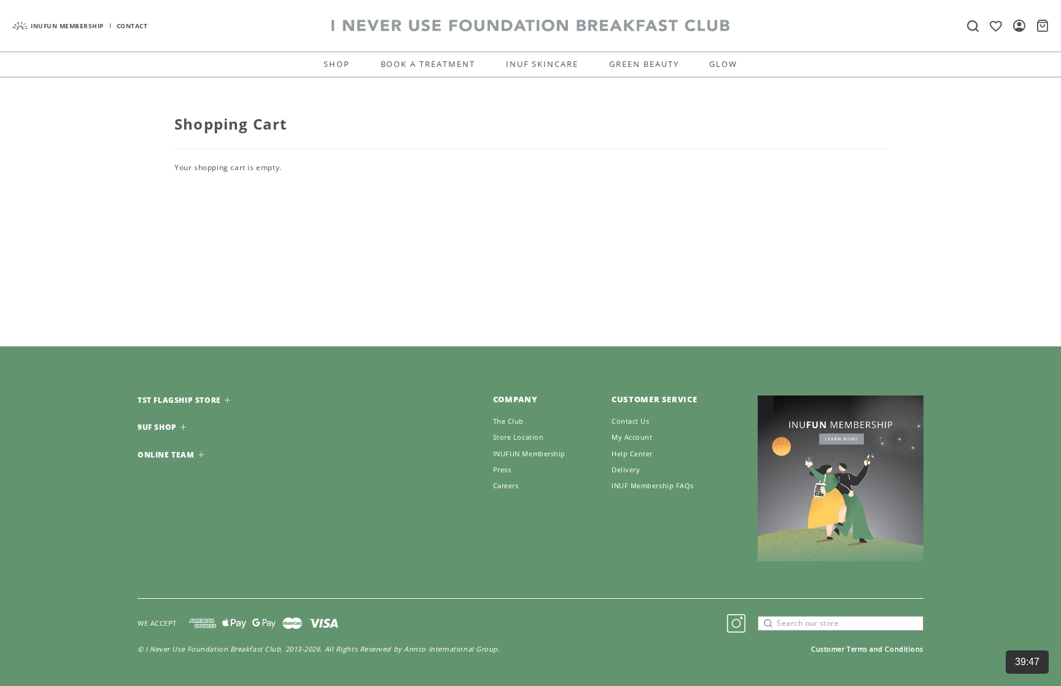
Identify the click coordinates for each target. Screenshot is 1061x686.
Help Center (632, 454)
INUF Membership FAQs (653, 485)
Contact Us (631, 421)
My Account (632, 437)
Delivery (626, 470)
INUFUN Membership (529, 454)
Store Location (518, 437)
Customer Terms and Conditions (867, 648)
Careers (506, 485)
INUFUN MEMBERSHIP (67, 25)
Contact (132, 25)
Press (502, 470)
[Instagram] (736, 623)
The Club (508, 421)
